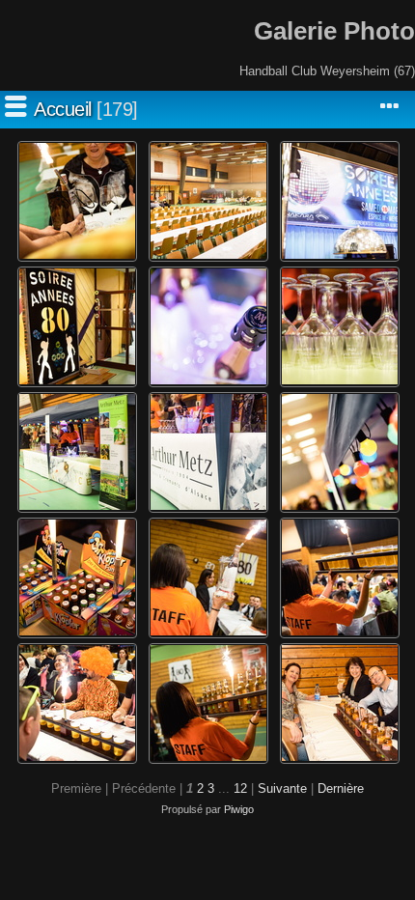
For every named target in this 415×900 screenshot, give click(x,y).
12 (240, 788)
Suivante (282, 788)
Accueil (63, 109)
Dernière (341, 788)
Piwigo (239, 809)
